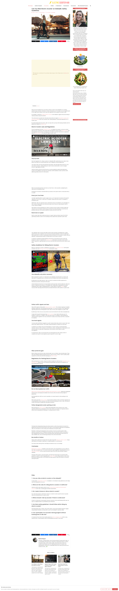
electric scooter (49, 239)
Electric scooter (65, 130)
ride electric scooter (47, 129)
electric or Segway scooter (57, 517)
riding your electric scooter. (50, 307)
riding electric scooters (42, 480)
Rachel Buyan (42, 12)
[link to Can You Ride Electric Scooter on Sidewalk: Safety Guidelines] (51, 27)
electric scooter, (42, 407)
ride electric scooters (36, 451)
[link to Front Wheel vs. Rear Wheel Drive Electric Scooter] (38, 559)
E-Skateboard (58, 5)
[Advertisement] (51, 180)
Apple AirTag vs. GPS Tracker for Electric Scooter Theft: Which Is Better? (50, 565)
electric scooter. (54, 355)
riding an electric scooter (47, 114)
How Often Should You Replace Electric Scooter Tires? (63, 565)
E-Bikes (52, 5)
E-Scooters (46, 5)
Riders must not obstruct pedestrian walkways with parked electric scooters (46, 391)
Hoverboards (66, 5)
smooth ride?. (43, 124)
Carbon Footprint (38, 5)
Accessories (73, 5)
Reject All (109, 589)
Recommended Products (83, 5)
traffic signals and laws (59, 247)
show (38, 105)
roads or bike (52, 456)
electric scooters (38, 133)
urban (62, 286)
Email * (74, 102)
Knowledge (30, 5)
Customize (103, 589)
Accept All (115, 589)
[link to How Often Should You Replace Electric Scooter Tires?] (64, 559)
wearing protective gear (44, 248)
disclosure (66, 73)
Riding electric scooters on (37, 448)
